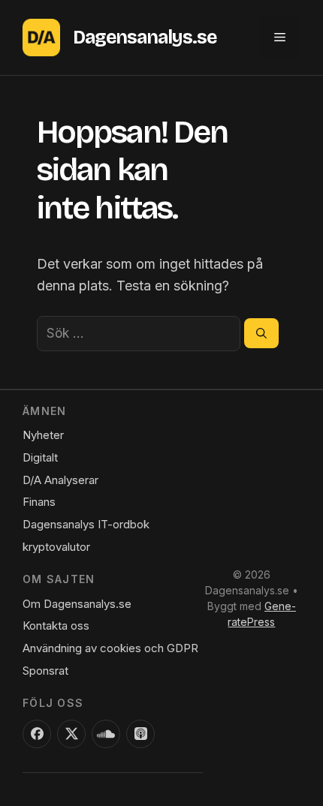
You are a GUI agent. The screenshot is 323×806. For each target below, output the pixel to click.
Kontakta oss (56, 625)
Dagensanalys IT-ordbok (86, 524)
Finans (39, 502)
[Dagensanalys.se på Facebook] (37, 734)
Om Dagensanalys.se (77, 604)
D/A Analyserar (60, 480)
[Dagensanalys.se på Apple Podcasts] (140, 734)
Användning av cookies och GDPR (110, 648)
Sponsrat (45, 670)
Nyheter (43, 435)
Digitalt (40, 457)
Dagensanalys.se (144, 37)
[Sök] (261, 333)
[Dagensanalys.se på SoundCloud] (106, 734)
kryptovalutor (56, 547)
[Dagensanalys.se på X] (71, 734)
